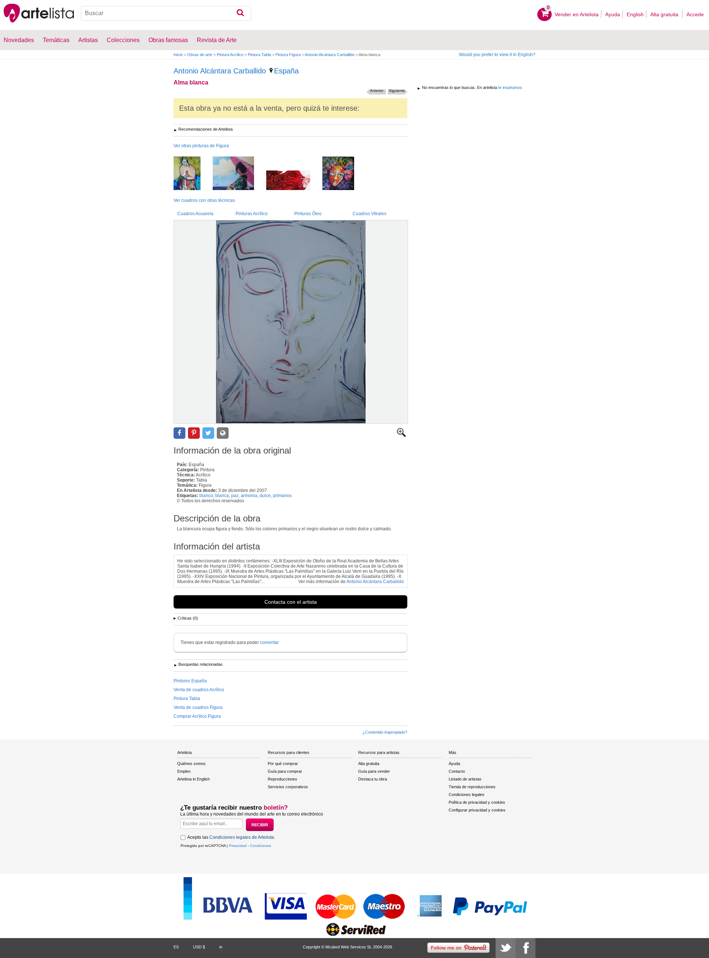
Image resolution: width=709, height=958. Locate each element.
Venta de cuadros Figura (198, 707)
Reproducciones (282, 779)
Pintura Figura (288, 54)
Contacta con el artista (290, 602)
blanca (222, 495)
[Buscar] (240, 13)
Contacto (457, 771)
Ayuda (612, 14)
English (635, 14)
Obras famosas (168, 40)
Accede (695, 14)
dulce (265, 495)
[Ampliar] (401, 435)
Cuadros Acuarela (195, 213)
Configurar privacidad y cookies (477, 810)
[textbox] (166, 13)
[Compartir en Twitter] (208, 433)
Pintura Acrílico (230, 54)
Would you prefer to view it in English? (497, 54)
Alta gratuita (665, 14)
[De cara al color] (343, 173)
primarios (282, 495)
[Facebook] (525, 948)
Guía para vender (374, 771)
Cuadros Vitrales (369, 213)
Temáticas (56, 40)
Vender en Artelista (577, 14)
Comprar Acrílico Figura (197, 716)
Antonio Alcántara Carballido (329, 54)
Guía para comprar (285, 771)
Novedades (19, 40)
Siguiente (397, 91)
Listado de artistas (465, 779)
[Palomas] (193, 173)
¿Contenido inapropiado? (385, 732)
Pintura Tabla (259, 54)
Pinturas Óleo (308, 213)
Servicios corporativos (288, 787)
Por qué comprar (283, 763)
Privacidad (238, 846)
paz (235, 495)
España (286, 71)
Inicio (178, 54)
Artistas (88, 40)
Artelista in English (193, 779)
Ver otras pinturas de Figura (201, 145)
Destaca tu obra (372, 779)
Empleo (184, 771)
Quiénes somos (191, 763)
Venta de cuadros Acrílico (199, 689)
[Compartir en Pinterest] (194, 433)
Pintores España (190, 680)
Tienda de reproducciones (472, 787)
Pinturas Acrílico (252, 213)
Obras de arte (199, 54)
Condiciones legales (466, 794)
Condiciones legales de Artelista (241, 837)
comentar (269, 642)
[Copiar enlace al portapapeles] (223, 433)
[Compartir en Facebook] (179, 433)
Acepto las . (231, 837)
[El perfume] (293, 180)
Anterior (376, 91)
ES (176, 947)
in (220, 947)
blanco (206, 495)
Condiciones (260, 846)
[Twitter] (506, 948)
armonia (249, 495)
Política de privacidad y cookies (477, 802)
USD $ (199, 947)
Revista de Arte (217, 40)
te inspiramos (510, 87)
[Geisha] (239, 173)
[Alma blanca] (291, 321)
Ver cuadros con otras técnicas (204, 200)
